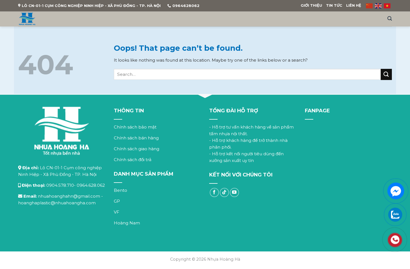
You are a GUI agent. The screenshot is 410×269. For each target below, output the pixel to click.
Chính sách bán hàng (136, 137)
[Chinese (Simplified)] (369, 5)
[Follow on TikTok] (224, 192)
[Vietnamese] (387, 5)
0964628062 (185, 5)
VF (241, 18)
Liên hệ (353, 5)
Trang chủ (159, 18)
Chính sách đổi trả (132, 159)
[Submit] (386, 74)
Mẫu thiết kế (323, 18)
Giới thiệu (311, 5)
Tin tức (334, 5)
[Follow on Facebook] (214, 192)
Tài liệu (366, 18)
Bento (194, 18)
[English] (378, 5)
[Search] (389, 18)
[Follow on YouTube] (234, 192)
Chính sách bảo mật (135, 127)
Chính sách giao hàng (136, 148)
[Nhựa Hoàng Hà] (27, 18)
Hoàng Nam (275, 18)
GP (220, 18)
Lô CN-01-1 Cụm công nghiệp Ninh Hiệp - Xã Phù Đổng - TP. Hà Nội (91, 5)
